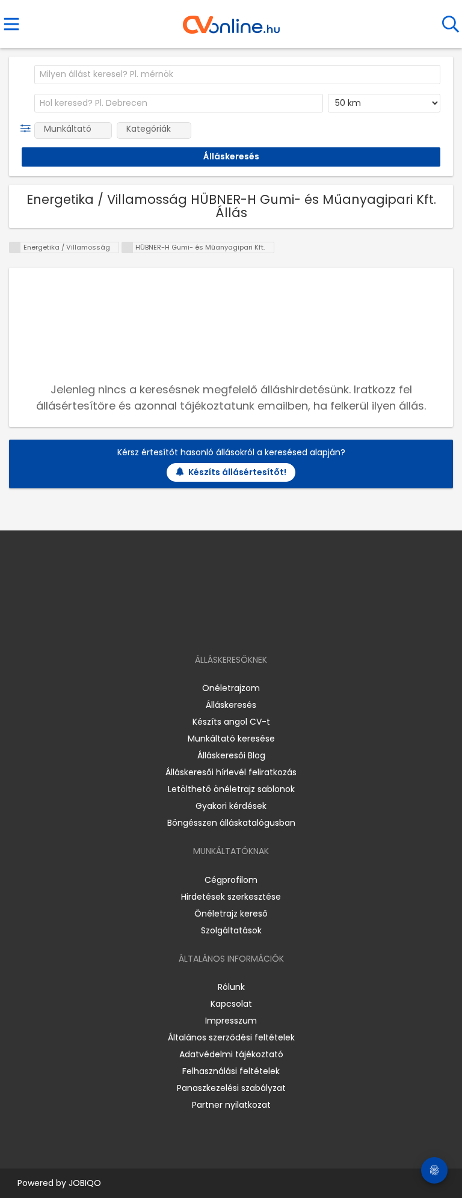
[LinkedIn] (243, 625)
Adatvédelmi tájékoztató (231, 1054)
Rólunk (231, 987)
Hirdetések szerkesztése (231, 897)
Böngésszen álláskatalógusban (231, 823)
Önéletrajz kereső (231, 914)
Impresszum (231, 1021)
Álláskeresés (231, 705)
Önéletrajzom (231, 688)
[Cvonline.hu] (231, 20)
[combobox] (237, 74)
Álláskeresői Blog (231, 755)
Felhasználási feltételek (231, 1071)
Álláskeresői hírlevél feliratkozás (231, 772)
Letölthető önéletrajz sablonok (231, 789)
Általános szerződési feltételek (231, 1037)
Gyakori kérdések (231, 806)
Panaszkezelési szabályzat (231, 1088)
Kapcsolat (231, 1004)
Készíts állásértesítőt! (237, 472)
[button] (28, 128)
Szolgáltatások (231, 930)
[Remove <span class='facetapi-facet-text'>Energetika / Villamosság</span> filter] (15, 247)
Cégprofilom (231, 880)
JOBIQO (85, 1183)
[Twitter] (261, 625)
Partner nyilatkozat (231, 1105)
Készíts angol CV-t (231, 722)
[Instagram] (223, 625)
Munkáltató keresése (231, 739)
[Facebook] (203, 625)
